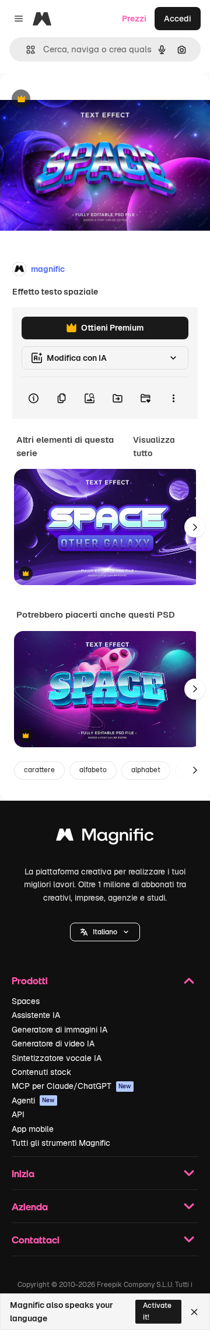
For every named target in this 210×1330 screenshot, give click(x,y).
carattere (39, 770)
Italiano (105, 932)
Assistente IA (36, 1015)
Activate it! (157, 1311)
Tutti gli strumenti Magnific (61, 1143)
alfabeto (93, 770)
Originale (77, 99)
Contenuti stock (41, 1072)
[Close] (194, 1312)
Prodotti (30, 980)
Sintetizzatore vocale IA (57, 1058)
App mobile (33, 1129)
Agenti (33, 1100)
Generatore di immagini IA (59, 1029)
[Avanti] (194, 527)
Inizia (23, 1173)
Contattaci (36, 1240)
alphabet (145, 770)
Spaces (26, 1001)
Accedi (177, 18)
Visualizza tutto (154, 446)
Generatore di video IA (53, 1043)
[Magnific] (105, 838)
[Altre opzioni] (173, 398)
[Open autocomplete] (26, 49)
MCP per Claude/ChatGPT (71, 1086)
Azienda (30, 1206)
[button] (105, 932)
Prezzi (134, 18)
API (18, 1114)
